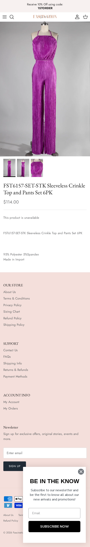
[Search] (13, 16)
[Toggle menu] (4, 16)
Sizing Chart (11, 311)
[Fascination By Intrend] (45, 17)
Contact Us (10, 350)
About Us (9, 292)
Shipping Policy (13, 324)
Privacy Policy (12, 305)
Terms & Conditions (16, 298)
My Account (11, 402)
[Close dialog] (81, 472)
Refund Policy (12, 318)
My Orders (10, 408)
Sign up (15, 466)
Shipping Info (12, 363)
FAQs (7, 356)
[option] (45, 89)
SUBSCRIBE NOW (54, 526)
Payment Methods (15, 376)
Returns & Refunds (15, 370)
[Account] (76, 16)
